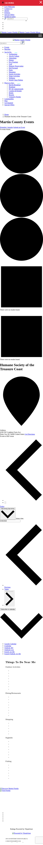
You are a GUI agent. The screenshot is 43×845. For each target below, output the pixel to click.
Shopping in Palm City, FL (16, 731)
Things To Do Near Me (21, 662)
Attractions (12, 58)
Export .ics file (9, 652)
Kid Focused (13, 68)
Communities (9, 99)
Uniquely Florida (15, 97)
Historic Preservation (16, 66)
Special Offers (9, 15)
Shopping (12, 72)
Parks (11, 70)
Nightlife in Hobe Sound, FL (17, 744)
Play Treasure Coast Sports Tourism (19, 689)
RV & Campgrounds (16, 89)
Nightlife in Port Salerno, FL (17, 757)
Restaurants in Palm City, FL (17, 713)
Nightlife (9, 738)
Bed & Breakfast (15, 85)
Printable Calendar (6, 127)
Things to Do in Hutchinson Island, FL (20, 676)
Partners (7, 13)
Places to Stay (9, 83)
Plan (5, 101)
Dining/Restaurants (13, 693)
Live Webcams (9, 7)
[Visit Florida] (21, 791)
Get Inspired (8, 103)
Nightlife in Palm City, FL (16, 754)
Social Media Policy (7, 805)
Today (2, 506)
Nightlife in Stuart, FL (15, 741)
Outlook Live (9, 650)
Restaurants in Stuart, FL (16, 697)
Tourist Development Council (10, 792)
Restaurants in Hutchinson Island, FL (19, 705)
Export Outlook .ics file (12, 654)
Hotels (11, 93)
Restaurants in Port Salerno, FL (18, 715)
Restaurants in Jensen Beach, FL (18, 710)
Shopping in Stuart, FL (16, 723)
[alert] (21, 3)
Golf (10, 64)
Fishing (8, 761)
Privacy (2, 802)
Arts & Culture (14, 56)
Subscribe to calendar (8, 609)
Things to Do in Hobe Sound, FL (18, 673)
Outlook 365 (8, 648)
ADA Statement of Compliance (11, 808)
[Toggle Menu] (40, 35)
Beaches (7, 49)
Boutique (12, 87)
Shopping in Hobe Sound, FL (17, 726)
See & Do (8, 52)
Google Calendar (10, 644)
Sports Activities (14, 74)
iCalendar (7, 646)
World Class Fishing (16, 80)
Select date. (20, 518)
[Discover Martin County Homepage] (21, 40)
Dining (11, 60)
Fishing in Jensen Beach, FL (17, 775)
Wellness (12, 78)
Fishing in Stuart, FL (15, 765)
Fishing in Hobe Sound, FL (17, 767)
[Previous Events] (23, 500)
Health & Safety (10, 17)
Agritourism (13, 54)
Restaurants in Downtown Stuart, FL (19, 699)
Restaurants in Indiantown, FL (17, 707)
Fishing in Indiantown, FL (16, 773)
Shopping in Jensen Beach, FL (17, 728)
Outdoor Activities (13, 667)
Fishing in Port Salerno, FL (17, 778)
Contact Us (8, 9)
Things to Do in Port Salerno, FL (18, 686)
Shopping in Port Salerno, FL (17, 733)
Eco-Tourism (13, 62)
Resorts (11, 95)
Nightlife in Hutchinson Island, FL (18, 746)
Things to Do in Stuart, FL (16, 670)
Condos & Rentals (15, 91)
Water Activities (14, 76)
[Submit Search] (23, 43)
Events (6, 47)
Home (6, 114)
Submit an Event (19, 127)
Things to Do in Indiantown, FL (18, 678)
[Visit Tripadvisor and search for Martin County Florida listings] (21, 833)
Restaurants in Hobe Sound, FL (18, 702)
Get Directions (30, 434)
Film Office (4, 796)
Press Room (4, 799)
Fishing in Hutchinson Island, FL (18, 770)
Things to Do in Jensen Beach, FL (18, 681)
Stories (6, 11)
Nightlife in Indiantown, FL (17, 749)
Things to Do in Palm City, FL (17, 684)
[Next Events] (5, 502)
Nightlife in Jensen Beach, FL (17, 752)
